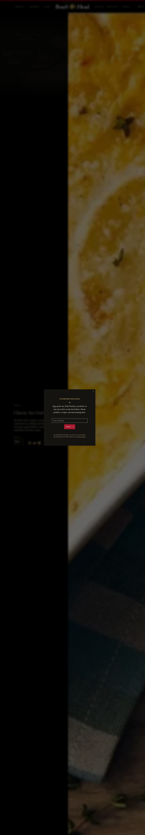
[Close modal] (93, 391)
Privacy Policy (82, 437)
